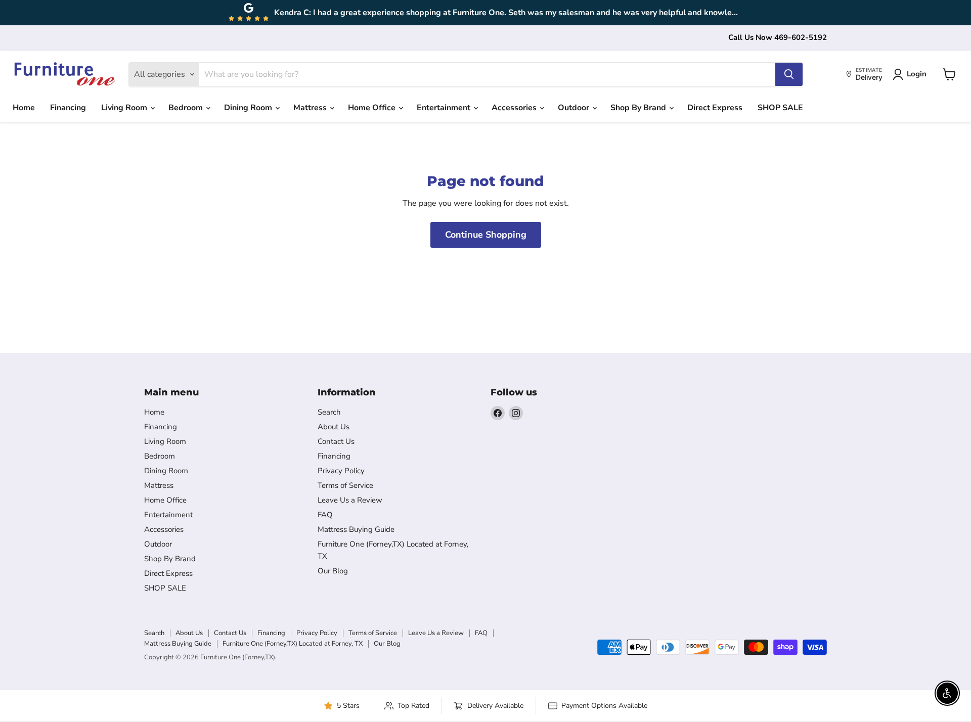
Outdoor (574, 107)
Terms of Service (345, 485)
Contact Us (336, 441)
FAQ (325, 515)
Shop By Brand (639, 107)
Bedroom (186, 107)
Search (329, 412)
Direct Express (714, 107)
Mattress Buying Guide (356, 529)
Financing (68, 107)
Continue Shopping (485, 235)
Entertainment (444, 107)
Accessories (515, 107)
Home (24, 107)
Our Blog (333, 571)
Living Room (125, 107)
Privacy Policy (341, 471)
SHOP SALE (780, 107)
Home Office (373, 107)
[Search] (789, 74)
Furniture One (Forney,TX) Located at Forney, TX (293, 643)
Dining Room (249, 107)
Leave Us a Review (350, 500)
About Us (333, 427)
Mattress (311, 107)
